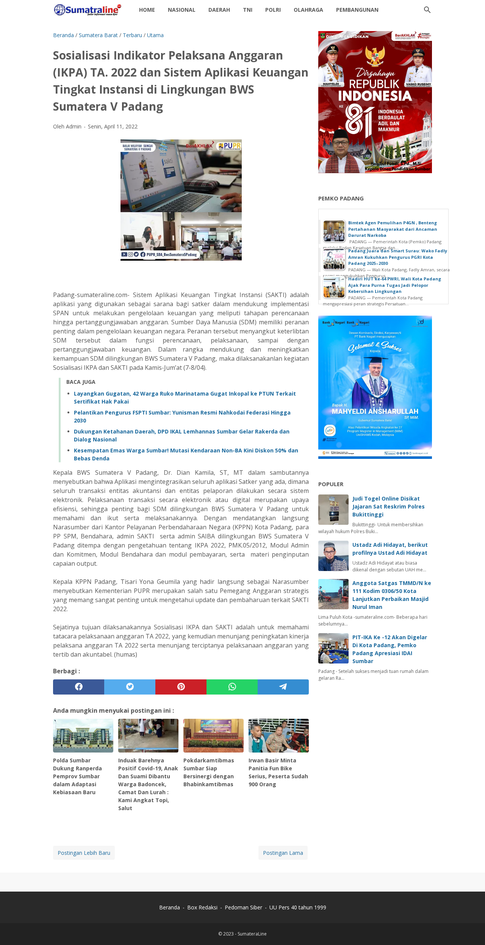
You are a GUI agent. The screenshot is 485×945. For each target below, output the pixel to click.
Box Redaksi (203, 907)
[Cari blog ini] (427, 9)
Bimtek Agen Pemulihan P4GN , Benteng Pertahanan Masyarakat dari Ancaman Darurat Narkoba (392, 229)
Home (147, 9)
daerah (219, 9)
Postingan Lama (283, 852)
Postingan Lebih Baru (84, 852)
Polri (273, 9)
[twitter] (129, 687)
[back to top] (469, 928)
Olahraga (308, 9)
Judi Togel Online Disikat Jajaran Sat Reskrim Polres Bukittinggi (388, 506)
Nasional (182, 9)
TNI (247, 9)
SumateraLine (252, 934)
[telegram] (283, 687)
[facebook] (78, 687)
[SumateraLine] (89, 10)
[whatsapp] (232, 687)
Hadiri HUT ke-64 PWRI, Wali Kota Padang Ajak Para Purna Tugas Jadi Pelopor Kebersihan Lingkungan (394, 285)
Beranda (169, 907)
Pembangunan (357, 9)
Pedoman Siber (243, 907)
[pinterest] (181, 687)
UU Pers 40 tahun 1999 (297, 907)
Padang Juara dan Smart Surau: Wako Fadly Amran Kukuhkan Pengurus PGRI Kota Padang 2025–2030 (397, 257)
